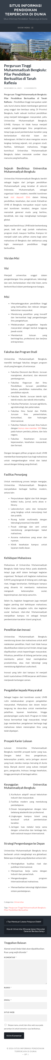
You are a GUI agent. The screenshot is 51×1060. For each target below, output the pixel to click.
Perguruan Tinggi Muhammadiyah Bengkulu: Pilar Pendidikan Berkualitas (25, 909)
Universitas (19, 902)
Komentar (10, 957)
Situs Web (9, 1012)
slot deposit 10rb (20, 197)
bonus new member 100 (29, 428)
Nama (7, 988)
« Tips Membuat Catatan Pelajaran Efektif (23, 922)
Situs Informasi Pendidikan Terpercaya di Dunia (25, 9)
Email (7, 1000)
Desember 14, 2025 (13, 88)
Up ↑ (26, 1054)
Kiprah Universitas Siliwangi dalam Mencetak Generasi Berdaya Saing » (26, 930)
